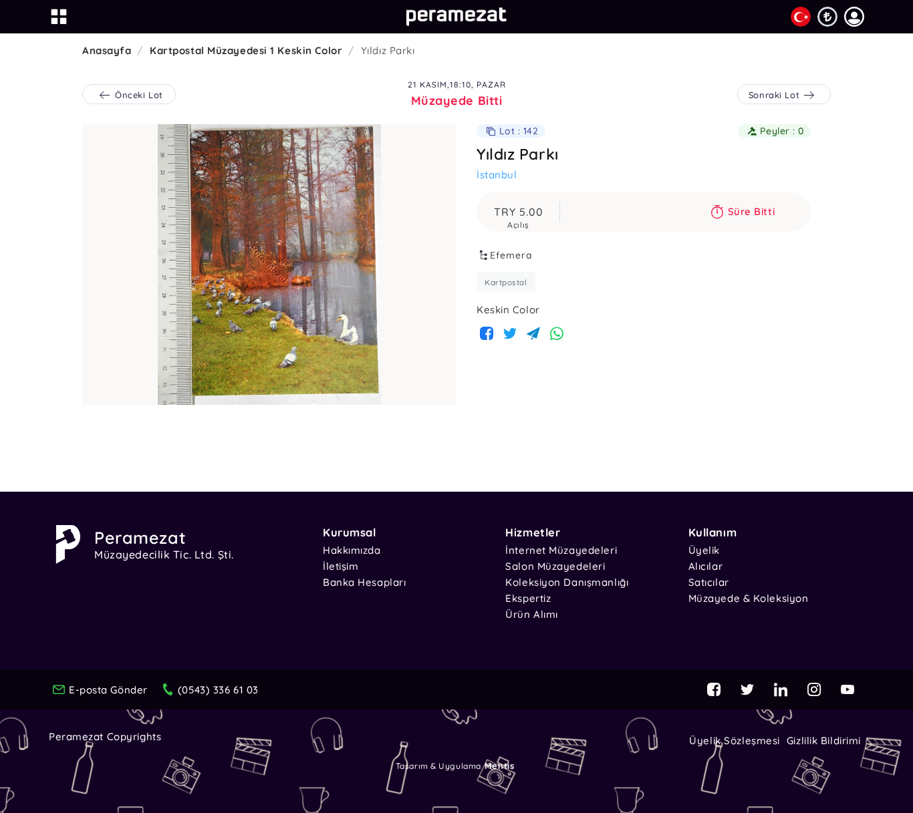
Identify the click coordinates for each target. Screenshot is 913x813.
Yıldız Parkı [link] (388, 50)
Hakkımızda (352, 550)
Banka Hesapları (364, 582)
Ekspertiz (528, 598)
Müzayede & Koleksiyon (748, 598)
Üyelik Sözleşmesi (734, 740)
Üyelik (704, 550)
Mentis (499, 765)
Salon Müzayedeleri (555, 566)
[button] (854, 17)
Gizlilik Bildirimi (824, 740)
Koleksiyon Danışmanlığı (566, 582)
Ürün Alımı (531, 614)
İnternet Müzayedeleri (561, 550)
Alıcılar (705, 566)
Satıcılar (708, 582)
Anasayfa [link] (106, 50)
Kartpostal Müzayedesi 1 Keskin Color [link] (246, 50)
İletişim (340, 566)
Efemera (511, 255)
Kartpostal (506, 282)
